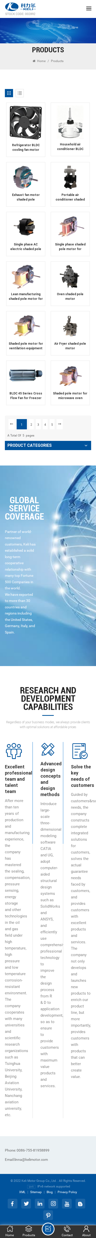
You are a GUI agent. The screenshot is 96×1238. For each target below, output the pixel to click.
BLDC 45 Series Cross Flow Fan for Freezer (25, 396)
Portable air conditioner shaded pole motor (70, 197)
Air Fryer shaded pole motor (70, 346)
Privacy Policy (67, 1192)
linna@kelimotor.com (26, 1159)
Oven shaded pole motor (70, 296)
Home (41, 61)
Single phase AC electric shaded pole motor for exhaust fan (25, 247)
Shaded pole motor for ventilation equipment (26, 346)
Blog (50, 1192)
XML (22, 1192)
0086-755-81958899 (27, 1150)
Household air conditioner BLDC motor (70, 147)
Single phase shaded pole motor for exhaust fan (70, 247)
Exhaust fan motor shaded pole (26, 197)
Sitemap (36, 1192)
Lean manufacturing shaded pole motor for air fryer (26, 296)
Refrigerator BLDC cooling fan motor (26, 147)
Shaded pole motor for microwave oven (70, 396)
